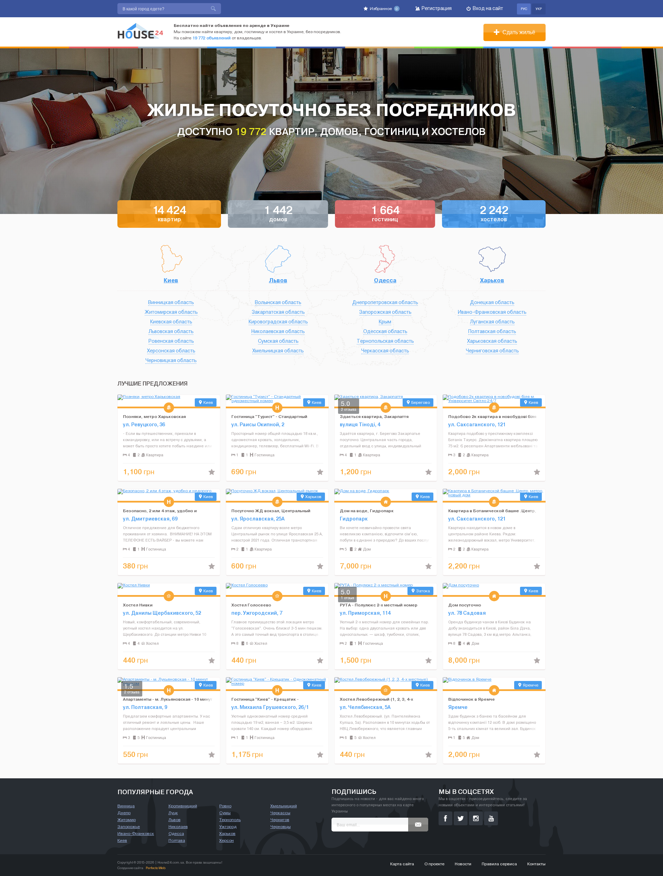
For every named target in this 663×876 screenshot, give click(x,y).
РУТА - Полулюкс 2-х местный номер (378, 604)
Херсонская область (171, 351)
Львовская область (170, 331)
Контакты (536, 864)
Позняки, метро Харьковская (154, 416)
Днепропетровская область (385, 302)
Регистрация (436, 8)
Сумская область (278, 341)
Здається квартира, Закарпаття (374, 416)
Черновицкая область (170, 360)
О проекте (434, 864)
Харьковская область (492, 341)
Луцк (173, 813)
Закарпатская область (278, 312)
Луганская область (492, 322)
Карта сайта (402, 864)
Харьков (492, 280)
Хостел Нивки (138, 604)
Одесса (385, 280)
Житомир (126, 820)
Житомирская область (171, 312)
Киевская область (171, 322)
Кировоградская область (278, 322)
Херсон (226, 840)
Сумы (225, 813)
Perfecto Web (155, 868)
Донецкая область (492, 302)
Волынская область (278, 302)
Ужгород (228, 826)
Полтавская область (492, 331)
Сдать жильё (518, 32)
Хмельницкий (283, 806)
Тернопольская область (385, 341)
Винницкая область (171, 302)
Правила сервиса (499, 864)
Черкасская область (385, 351)
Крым (385, 322)
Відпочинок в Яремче (471, 699)
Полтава (177, 840)
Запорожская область (385, 312)
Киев (171, 280)
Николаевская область (278, 331)
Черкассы (280, 813)
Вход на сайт (487, 8)
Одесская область (385, 331)
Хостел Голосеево (251, 604)
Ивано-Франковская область (492, 312)
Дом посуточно (464, 604)
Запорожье (128, 826)
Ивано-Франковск (135, 833)
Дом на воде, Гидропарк (367, 510)
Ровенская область (171, 341)
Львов (278, 280)
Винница (126, 806)
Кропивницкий (183, 806)
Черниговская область (492, 351)
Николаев (178, 826)
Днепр (124, 813)
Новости (463, 864)
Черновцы (280, 826)
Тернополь (230, 820)
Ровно (225, 806)
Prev (122, 400)
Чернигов (279, 820)
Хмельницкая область (278, 351)
